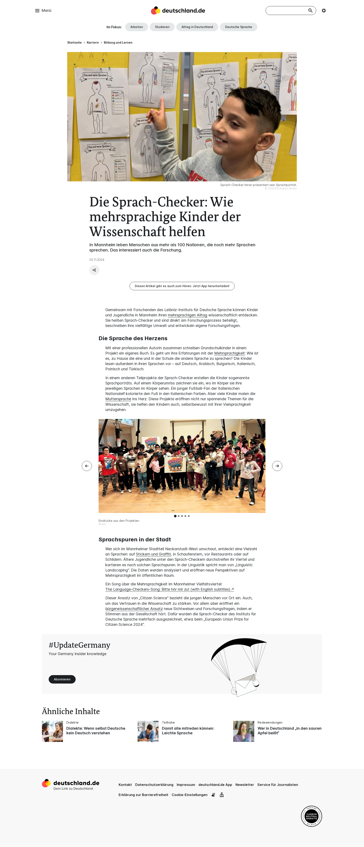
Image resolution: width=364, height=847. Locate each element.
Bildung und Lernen (118, 42)
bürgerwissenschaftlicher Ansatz (134, 608)
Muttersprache (118, 399)
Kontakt (125, 785)
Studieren (162, 27)
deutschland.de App (215, 785)
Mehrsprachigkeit (229, 353)
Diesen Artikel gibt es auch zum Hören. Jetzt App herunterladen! (182, 286)
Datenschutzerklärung (154, 785)
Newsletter (245, 785)
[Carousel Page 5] (189, 516)
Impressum (186, 785)
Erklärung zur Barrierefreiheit (143, 795)
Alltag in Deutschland (197, 27)
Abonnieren (62, 679)
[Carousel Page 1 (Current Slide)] (175, 516)
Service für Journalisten (277, 785)
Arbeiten (136, 27)
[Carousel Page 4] (185, 516)
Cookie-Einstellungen (189, 795)
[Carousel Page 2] (178, 516)
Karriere (93, 42)
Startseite (74, 42)
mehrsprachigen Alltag (187, 315)
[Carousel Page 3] (182, 516)
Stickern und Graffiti (153, 554)
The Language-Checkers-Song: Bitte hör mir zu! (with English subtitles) (167, 589)
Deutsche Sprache (238, 27)
